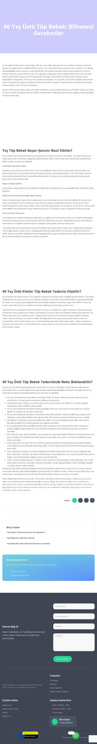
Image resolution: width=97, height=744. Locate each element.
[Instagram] (17, 693)
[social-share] (74, 500)
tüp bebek (53, 68)
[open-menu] (94, 5)
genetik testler (72, 206)
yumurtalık (24, 170)
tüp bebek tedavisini (82, 65)
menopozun (47, 310)
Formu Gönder (62, 659)
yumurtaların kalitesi (37, 403)
